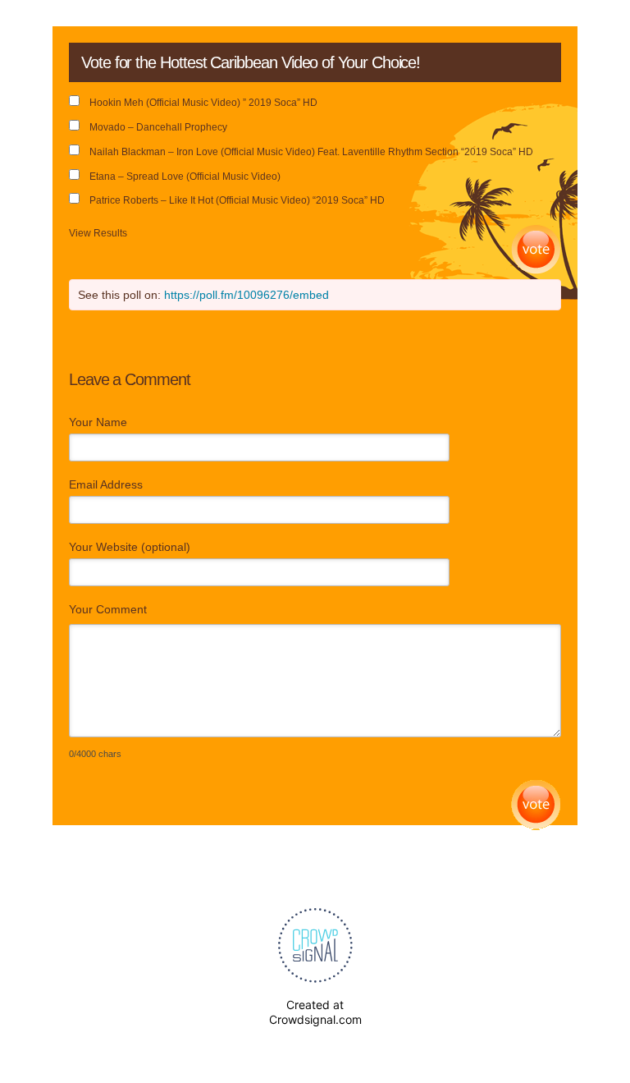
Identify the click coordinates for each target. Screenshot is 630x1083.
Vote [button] (536, 250)
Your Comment (108, 609)
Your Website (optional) (129, 546)
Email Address (106, 484)
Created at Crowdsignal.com (315, 1012)
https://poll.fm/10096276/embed (246, 294)
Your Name (98, 422)
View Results (98, 233)
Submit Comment (536, 805)
